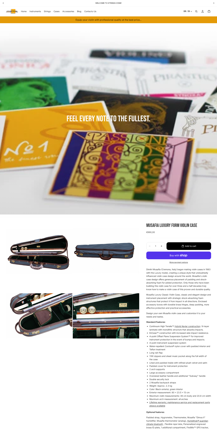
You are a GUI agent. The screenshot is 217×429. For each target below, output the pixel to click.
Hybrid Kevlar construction (187, 326)
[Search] (196, 11)
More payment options (178, 262)
